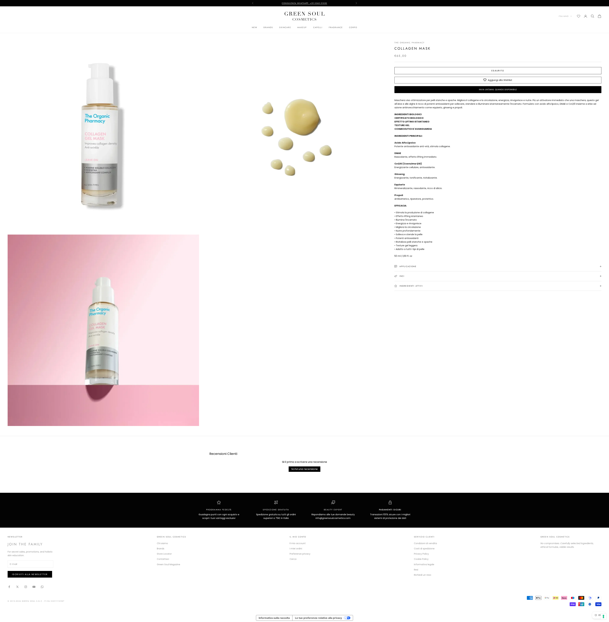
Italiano (564, 16)
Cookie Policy (421, 559)
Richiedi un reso (422, 574)
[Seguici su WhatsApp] (42, 586)
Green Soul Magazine (168, 564)
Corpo (353, 27)
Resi (416, 569)
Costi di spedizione (424, 548)
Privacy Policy (421, 553)
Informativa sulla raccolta (274, 617)
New (254, 27)
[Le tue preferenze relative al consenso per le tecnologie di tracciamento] (603, 616)
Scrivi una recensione (304, 469)
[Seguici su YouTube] (34, 586)
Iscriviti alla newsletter (30, 574)
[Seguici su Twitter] (17, 586)
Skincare (285, 27)
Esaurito (497, 70)
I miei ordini (296, 548)
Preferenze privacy (300, 553)
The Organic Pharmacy (409, 42)
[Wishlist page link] (578, 16)
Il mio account (298, 543)
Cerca (293, 559)
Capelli (317, 27)
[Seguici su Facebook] (9, 586)
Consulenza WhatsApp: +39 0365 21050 (304, 3)
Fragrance (336, 27)
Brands (268, 27)
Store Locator (164, 553)
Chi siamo (162, 543)
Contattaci (163, 559)
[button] (497, 89)
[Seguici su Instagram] (25, 586)
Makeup (302, 27)
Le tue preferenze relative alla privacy (318, 617)
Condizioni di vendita (425, 543)
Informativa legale (424, 564)
